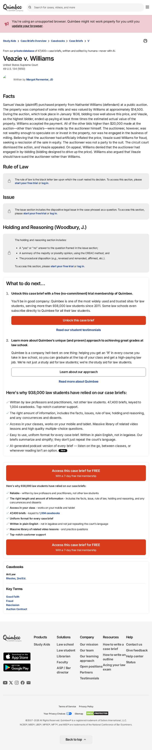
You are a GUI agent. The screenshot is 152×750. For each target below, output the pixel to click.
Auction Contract (16, 609)
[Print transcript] (145, 41)
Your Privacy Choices (54, 713)
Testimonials (89, 678)
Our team (87, 650)
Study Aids (9, 40)
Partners (86, 672)
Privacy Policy (86, 706)
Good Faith (12, 596)
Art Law (11, 574)
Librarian (63, 656)
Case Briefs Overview (34, 40)
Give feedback (137, 650)
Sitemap (79, 713)
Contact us (134, 644)
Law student (66, 650)
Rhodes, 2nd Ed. (16, 578)
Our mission (89, 644)
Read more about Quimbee (78, 381)
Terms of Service (67, 706)
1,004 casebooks (49, 513)
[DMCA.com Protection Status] (97, 713)
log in (45, 183)
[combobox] (85, 7)
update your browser (27, 26)
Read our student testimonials (78, 330)
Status (131, 662)
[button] (78, 320)
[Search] (30, 7)
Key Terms (14, 589)
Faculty (62, 662)
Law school (65, 644)
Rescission (12, 605)
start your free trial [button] (26, 183)
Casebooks (58, 40)
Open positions (91, 666)
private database (24, 50)
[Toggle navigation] (147, 7)
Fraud (9, 600)
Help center (134, 656)
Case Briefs (76, 40)
